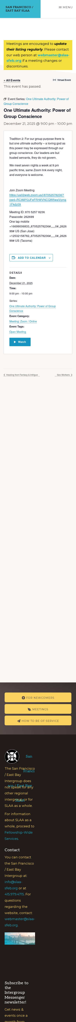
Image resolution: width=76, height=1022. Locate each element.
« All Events (12, 80)
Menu (68, 7)
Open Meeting (17, 332)
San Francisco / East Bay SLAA (19, 8)
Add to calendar (32, 257)
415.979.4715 (14, 894)
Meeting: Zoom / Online (23, 321)
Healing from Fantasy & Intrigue (22, 374)
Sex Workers (63, 374)
